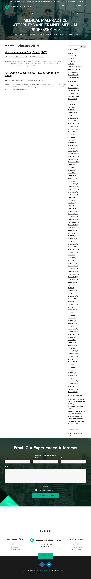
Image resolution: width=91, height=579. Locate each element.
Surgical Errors (72, 75)
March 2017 (71, 345)
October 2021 (72, 225)
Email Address (37, 458)
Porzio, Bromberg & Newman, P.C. (42, 570)
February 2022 (72, 214)
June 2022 (71, 203)
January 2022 (72, 216)
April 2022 (71, 208)
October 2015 (72, 389)
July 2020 (71, 255)
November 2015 (72, 386)
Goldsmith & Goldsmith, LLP (19, 57)
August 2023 (71, 164)
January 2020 (72, 268)
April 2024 (71, 142)
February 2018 (72, 326)
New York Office (76, 549)
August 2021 (71, 230)
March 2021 (71, 238)
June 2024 (71, 137)
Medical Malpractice (74, 66)
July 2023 (71, 167)
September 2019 (73, 279)
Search (83, 46)
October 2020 (72, 252)
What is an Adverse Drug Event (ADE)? (26, 52)
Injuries (70, 58)
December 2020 (72, 247)
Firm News (71, 55)
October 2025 (72, 93)
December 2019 (72, 271)
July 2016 (71, 364)
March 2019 (71, 290)
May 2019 (71, 285)
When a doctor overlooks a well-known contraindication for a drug (76, 402)
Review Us (45, 556)
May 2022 (71, 205)
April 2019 (71, 288)
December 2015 (72, 383)
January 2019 (72, 296)
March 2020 (71, 263)
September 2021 (73, 227)
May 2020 (71, 260)
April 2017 (71, 342)
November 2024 (72, 123)
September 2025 (73, 96)
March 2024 (71, 145)
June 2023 (71, 170)
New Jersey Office (15, 549)
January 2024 (72, 151)
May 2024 (71, 140)
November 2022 (72, 189)
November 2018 (72, 301)
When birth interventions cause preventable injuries (75, 417)
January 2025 (72, 118)
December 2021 (72, 219)
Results (20, 13)
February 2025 (72, 115)
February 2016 (72, 378)
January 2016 (72, 381)
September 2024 (73, 129)
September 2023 (73, 162)
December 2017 (72, 331)
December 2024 (72, 121)
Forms (72, 13)
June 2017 (71, 337)
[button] (89, 568)
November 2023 (72, 156)
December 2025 (72, 88)
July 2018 (71, 312)
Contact (81, 13)
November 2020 (72, 249)
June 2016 (71, 367)
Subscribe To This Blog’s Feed (76, 434)
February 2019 (72, 293)
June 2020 (71, 257)
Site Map (31, 572)
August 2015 (71, 392)
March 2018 (71, 323)
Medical (70, 64)
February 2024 (72, 148)
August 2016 (71, 362)
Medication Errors (73, 69)
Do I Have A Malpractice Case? (49, 13)
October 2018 (72, 304)
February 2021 (72, 241)
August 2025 (71, 99)
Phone (62, 458)
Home (10, 13)
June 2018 (71, 315)
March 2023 (71, 178)
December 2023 (72, 153)
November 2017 (72, 334)
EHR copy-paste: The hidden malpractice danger (76, 422)
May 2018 (71, 318)
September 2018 (73, 307)
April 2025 (71, 110)
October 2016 (72, 356)
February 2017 (72, 348)
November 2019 (72, 274)
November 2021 (72, 222)
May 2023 (71, 173)
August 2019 (71, 282)
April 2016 (71, 373)
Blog (77, 13)
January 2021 (72, 244)
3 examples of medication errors (75, 408)
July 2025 (71, 101)
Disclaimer (46, 486)
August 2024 (71, 132)
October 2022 (72, 192)
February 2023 (72, 181)
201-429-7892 (64, 5)
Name (6, 458)
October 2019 (72, 277)
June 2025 (71, 104)
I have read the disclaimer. (45, 490)
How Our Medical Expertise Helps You (32, 13)
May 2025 (71, 107)
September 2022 (73, 194)
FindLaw (66, 572)
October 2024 (72, 126)
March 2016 (71, 375)
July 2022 (71, 200)
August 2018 (71, 310)
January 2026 (72, 85)
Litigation (70, 61)
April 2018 (71, 321)
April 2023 (71, 175)
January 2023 (72, 184)
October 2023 (72, 159)
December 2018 (72, 299)
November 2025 (72, 90)
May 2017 (71, 340)
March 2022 (71, 211)
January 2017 (72, 351)
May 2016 (71, 370)
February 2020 (72, 266)
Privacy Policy (39, 572)
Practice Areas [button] (60, 13)
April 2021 (71, 236)
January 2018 (72, 329)
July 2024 (71, 134)
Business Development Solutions (53, 572)
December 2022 (72, 186)
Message (7, 466)
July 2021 (71, 233)
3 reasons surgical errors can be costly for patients (76, 412)
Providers (67, 13)
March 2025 (71, 112)
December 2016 (72, 353)
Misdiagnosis (72, 72)
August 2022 (71, 197)
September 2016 (73, 359)
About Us (15, 13)
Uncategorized (40, 57)
